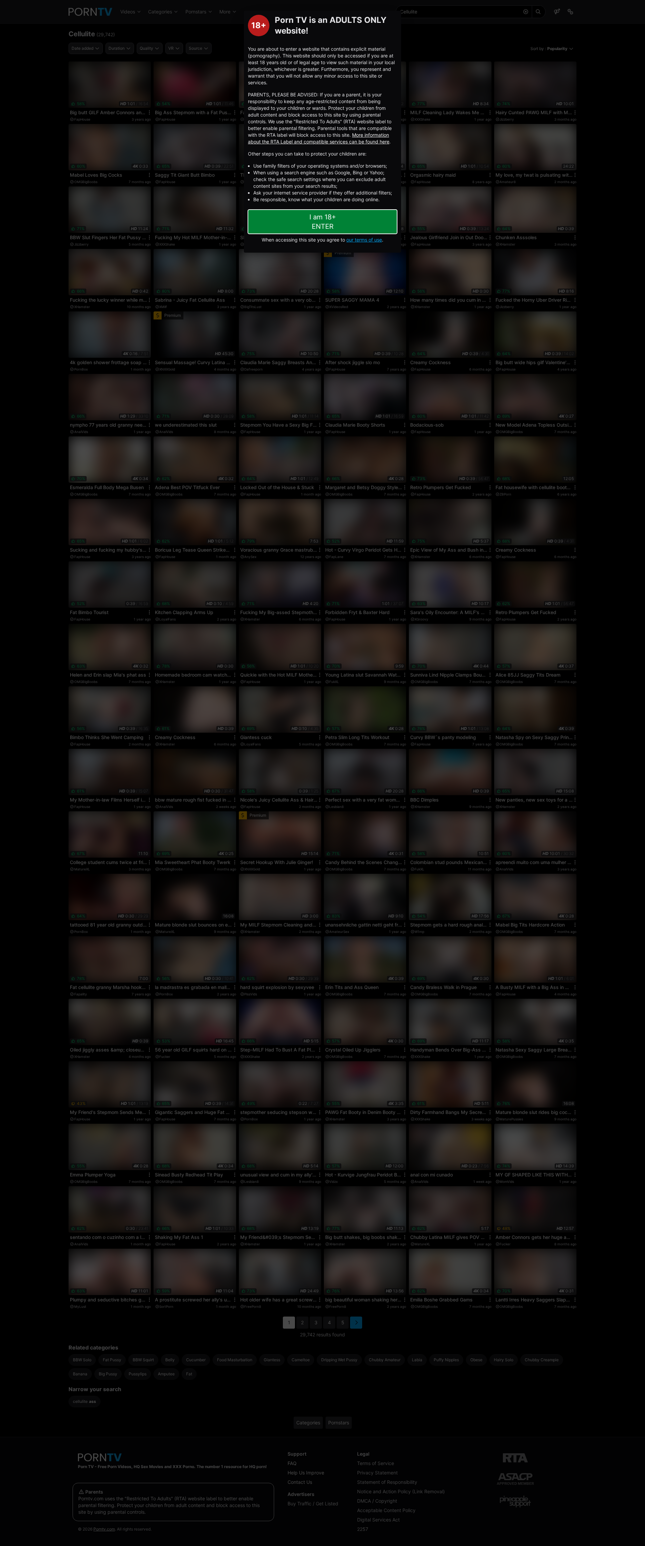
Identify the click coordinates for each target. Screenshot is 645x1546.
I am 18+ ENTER (322, 221)
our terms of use (364, 240)
